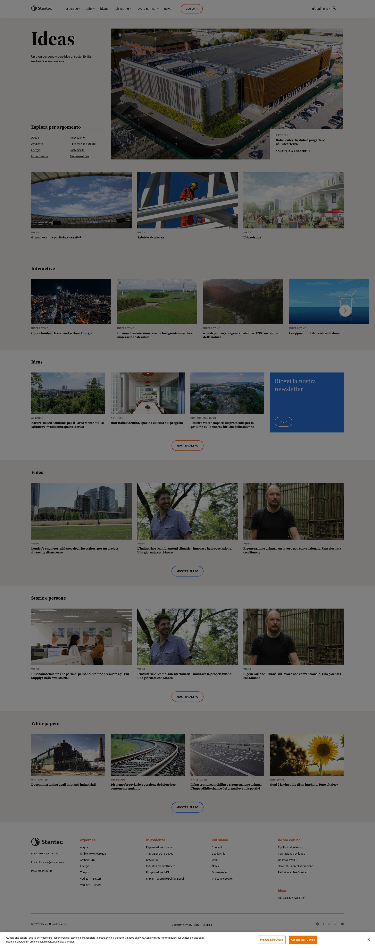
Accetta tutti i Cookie (303, 939)
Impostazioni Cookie (271, 939)
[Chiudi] (368, 939)
